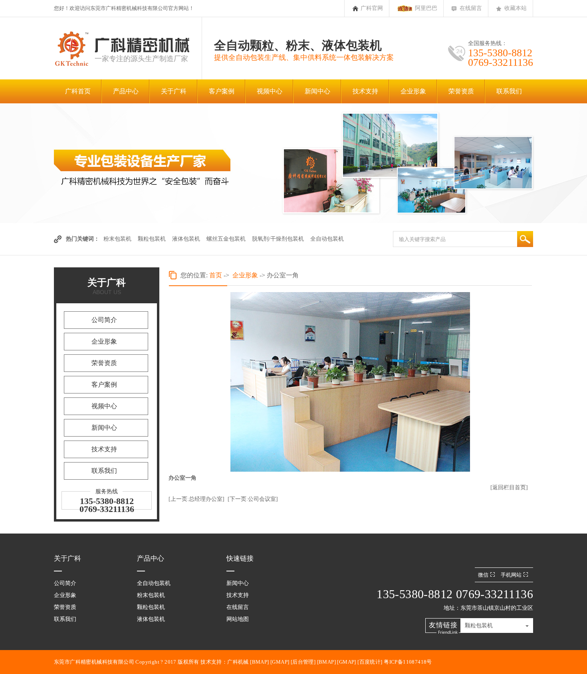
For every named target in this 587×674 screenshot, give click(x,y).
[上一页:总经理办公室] (196, 499)
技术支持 (365, 91)
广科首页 (78, 91)
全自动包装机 (327, 239)
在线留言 (471, 8)
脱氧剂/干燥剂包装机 (278, 239)
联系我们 (509, 91)
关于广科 (173, 91)
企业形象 (413, 91)
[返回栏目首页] (509, 487)
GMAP (280, 662)
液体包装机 (186, 239)
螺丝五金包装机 (226, 239)
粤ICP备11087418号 (408, 662)
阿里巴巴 (426, 8)
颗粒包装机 (152, 239)
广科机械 (238, 662)
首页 (215, 275)
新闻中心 (317, 91)
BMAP (260, 662)
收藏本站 (515, 8)
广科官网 (372, 8)
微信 (483, 575)
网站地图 (237, 619)
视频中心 (269, 91)
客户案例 (221, 91)
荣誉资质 (461, 91)
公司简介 (104, 319)
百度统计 (370, 662)
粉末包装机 (117, 239)
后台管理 (303, 662)
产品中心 (126, 91)
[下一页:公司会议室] (253, 499)
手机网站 (511, 575)
